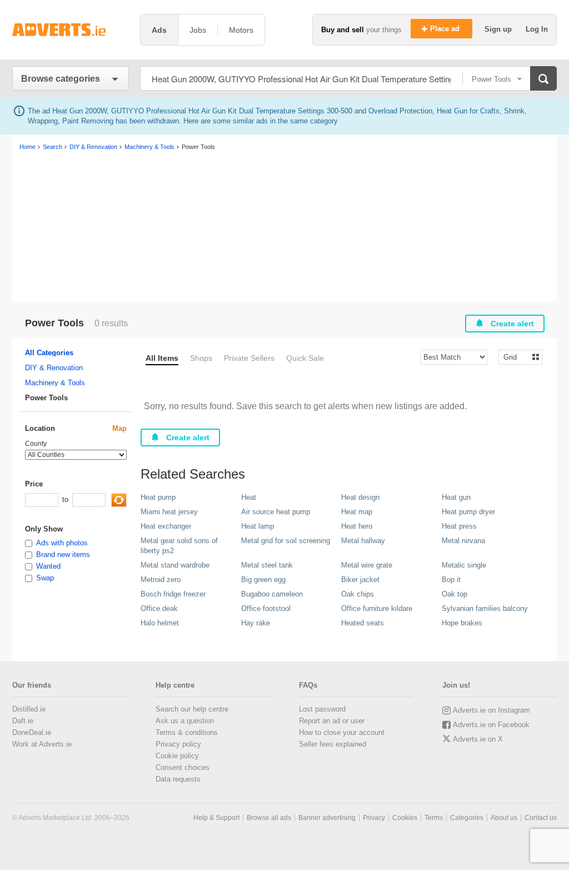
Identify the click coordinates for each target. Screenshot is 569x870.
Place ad (446, 28)
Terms (434, 818)
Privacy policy (178, 744)
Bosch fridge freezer (173, 594)
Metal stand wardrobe (175, 565)
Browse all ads (269, 818)
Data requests (178, 779)
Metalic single (464, 565)
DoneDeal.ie (31, 732)
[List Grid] (516, 356)
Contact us (541, 818)
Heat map (356, 512)
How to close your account (342, 732)
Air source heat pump (275, 512)
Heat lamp (257, 526)
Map (119, 428)
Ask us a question (185, 721)
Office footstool (266, 608)
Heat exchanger (166, 526)
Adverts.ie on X (478, 739)
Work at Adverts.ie (42, 744)
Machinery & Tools (55, 383)
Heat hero (356, 526)
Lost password (322, 709)
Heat (248, 497)
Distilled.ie (29, 709)
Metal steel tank (267, 565)
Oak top (454, 594)
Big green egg (263, 579)
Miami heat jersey (169, 512)
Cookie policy (177, 756)
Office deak (159, 608)
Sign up (499, 29)
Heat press (459, 526)
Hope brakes (462, 623)
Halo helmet (160, 623)
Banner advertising (327, 818)
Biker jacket (360, 579)
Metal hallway (363, 540)
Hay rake (255, 623)
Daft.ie (22, 721)
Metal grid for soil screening (285, 540)
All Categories (49, 353)
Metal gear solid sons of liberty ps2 (179, 545)
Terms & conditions (187, 732)
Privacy (374, 818)
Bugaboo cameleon (272, 594)
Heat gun (456, 497)
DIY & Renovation (54, 368)
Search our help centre (192, 709)
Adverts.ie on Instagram (491, 710)
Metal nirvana (463, 540)
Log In (537, 29)
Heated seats (362, 623)
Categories (466, 818)
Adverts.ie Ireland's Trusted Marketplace (70, 30)
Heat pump (158, 497)
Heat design (360, 497)
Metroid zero (161, 579)
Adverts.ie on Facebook (491, 724)
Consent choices (182, 767)
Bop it (451, 579)
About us (504, 818)
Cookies (404, 818)
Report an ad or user (332, 721)
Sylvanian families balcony (485, 608)
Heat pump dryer (468, 512)
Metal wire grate (366, 565)
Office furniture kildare (376, 608)
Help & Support (216, 818)
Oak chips (357, 594)
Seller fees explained (332, 744)
